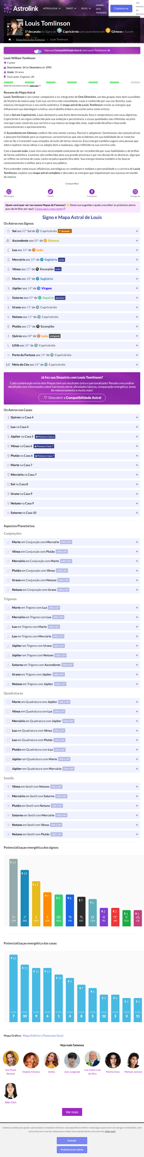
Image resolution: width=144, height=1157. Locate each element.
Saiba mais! (110, 1131)
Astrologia (50, 8)
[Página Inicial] (9, 39)
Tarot (69, 8)
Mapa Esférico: (32, 1035)
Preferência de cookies (72, 1149)
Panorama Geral (53, 1035)
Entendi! (72, 1140)
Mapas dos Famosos (101, 9)
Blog (84, 8)
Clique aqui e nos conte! (49, 208)
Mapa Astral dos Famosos (30, 39)
